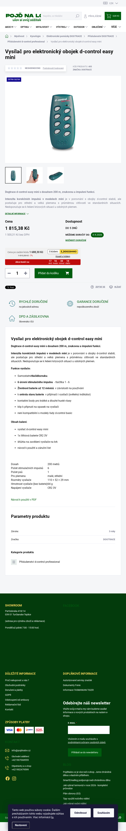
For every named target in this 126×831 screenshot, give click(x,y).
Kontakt (9, 709)
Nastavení (21, 825)
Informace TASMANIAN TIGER (78, 690)
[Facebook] (7, 777)
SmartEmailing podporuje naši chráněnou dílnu (86, 780)
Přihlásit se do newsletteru (84, 752)
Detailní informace (15, 214)
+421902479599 (22, 768)
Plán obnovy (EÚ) (72, 793)
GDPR (8, 695)
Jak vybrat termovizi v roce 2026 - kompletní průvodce (85, 787)
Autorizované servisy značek (77, 680)
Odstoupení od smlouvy (17, 700)
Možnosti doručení (75, 240)
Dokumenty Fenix (72, 685)
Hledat (77, 16)
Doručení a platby (14, 690)
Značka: (82, 70)
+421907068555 (20, 758)
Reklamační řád (13, 704)
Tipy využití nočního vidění (76, 798)
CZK (111, 3)
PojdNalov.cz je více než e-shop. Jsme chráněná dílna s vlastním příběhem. (87, 774)
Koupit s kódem (63, 256)
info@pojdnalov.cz (21, 750)
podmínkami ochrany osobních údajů (86, 742)
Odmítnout (80, 812)
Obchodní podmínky (15, 685)
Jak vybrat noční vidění (74, 803)
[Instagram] (14, 777)
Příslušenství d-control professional (39, 561)
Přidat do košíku (48, 273)
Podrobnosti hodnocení (53, 68)
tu (52, 817)
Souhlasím (103, 812)
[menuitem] (11, 27)
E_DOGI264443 (68, 251)
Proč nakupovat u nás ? (17, 680)
